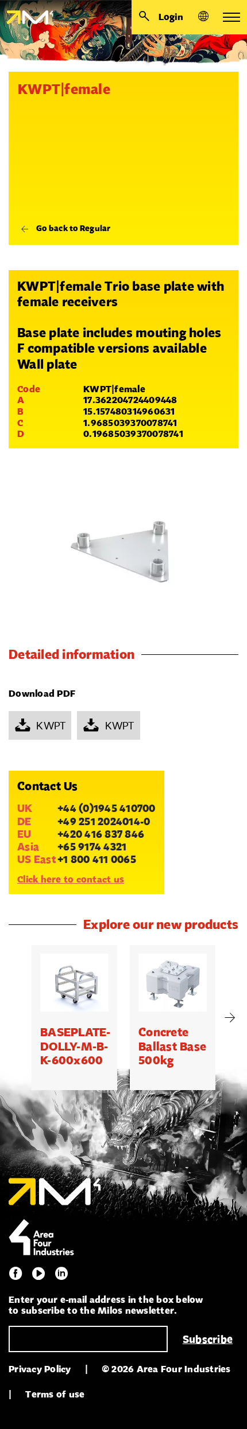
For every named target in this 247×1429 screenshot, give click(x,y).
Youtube (38, 1273)
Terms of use (54, 1394)
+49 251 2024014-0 (103, 821)
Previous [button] (17, 1017)
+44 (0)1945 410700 (106, 808)
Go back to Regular (73, 228)
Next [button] (229, 1017)
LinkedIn (61, 1273)
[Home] (26, 17)
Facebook (15, 1273)
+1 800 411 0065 (96, 859)
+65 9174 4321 (91, 846)
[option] (74, 1018)
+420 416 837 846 (100, 833)
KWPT (50, 725)
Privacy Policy (40, 1369)
